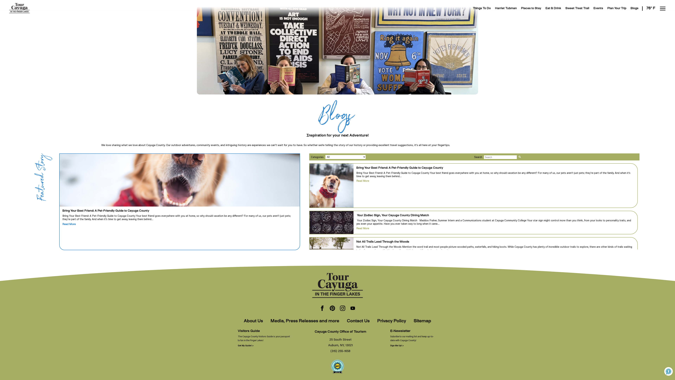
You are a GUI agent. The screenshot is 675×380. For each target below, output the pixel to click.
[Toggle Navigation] (663, 8)
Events (598, 8)
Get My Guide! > (245, 345)
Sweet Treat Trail (577, 8)
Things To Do (482, 8)
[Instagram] (342, 309)
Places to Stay (531, 8)
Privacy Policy (391, 321)
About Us (253, 321)
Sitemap (422, 321)
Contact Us (358, 321)
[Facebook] (322, 309)
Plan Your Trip (616, 8)
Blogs (634, 8)
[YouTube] (352, 309)
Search (478, 157)
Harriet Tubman (506, 8)
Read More (69, 224)
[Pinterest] (332, 309)
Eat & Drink (553, 8)
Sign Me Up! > (397, 345)
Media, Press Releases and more (305, 321)
